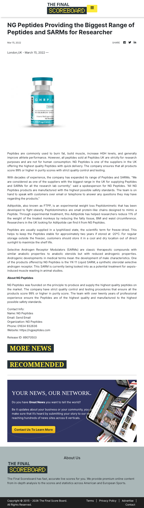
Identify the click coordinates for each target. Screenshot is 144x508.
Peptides (13, 153)
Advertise (128, 500)
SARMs (125, 177)
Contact (130, 504)
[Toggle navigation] (92, 8)
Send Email (23, 317)
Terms (90, 500)
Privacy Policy (107, 500)
